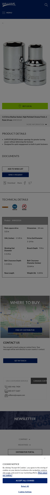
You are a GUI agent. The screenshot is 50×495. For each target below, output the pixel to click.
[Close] (44, 458)
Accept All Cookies (25, 481)
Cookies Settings (25, 492)
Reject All (25, 486)
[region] (25, 475)
